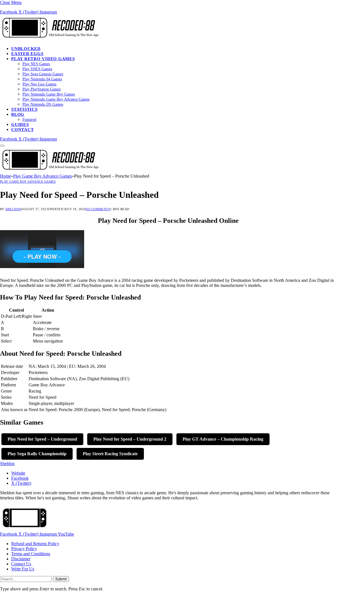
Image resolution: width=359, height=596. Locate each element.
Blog (17, 114)
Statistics (24, 109)
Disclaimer (20, 558)
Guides (20, 124)
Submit (61, 579)
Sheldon (13, 209)
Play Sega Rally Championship (37, 453)
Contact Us (21, 563)
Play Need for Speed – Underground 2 (129, 439)
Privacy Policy (24, 548)
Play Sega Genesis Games (42, 74)
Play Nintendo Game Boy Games (48, 94)
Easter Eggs (27, 53)
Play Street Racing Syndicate (110, 453)
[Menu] (2, 145)
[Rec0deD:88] (49, 39)
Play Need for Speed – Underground (42, 439)
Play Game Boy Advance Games (28, 181)
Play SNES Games (37, 69)
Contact (22, 129)
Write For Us (22, 568)
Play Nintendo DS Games (42, 104)
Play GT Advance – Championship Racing (223, 439)
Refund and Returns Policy (35, 543)
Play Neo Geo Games (39, 84)
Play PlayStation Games (41, 89)
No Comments (98, 209)
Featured (29, 119)
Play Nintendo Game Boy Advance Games (55, 99)
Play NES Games (36, 64)
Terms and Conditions (30, 553)
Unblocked (26, 48)
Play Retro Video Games (43, 58)
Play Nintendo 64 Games (42, 79)
